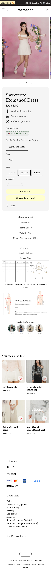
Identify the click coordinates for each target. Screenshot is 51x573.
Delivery (11, 501)
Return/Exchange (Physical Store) (22, 523)
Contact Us (12, 514)
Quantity (10, 179)
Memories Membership (17, 526)
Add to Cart (25, 191)
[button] (3, 10)
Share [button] (12, 205)
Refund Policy (13, 507)
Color (9, 154)
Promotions (12, 128)
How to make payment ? (18, 504)
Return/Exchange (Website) (19, 520)
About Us (11, 517)
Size (8, 167)
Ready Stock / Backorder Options (23, 140)
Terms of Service (14, 565)
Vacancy (10, 510)
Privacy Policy (29, 565)
